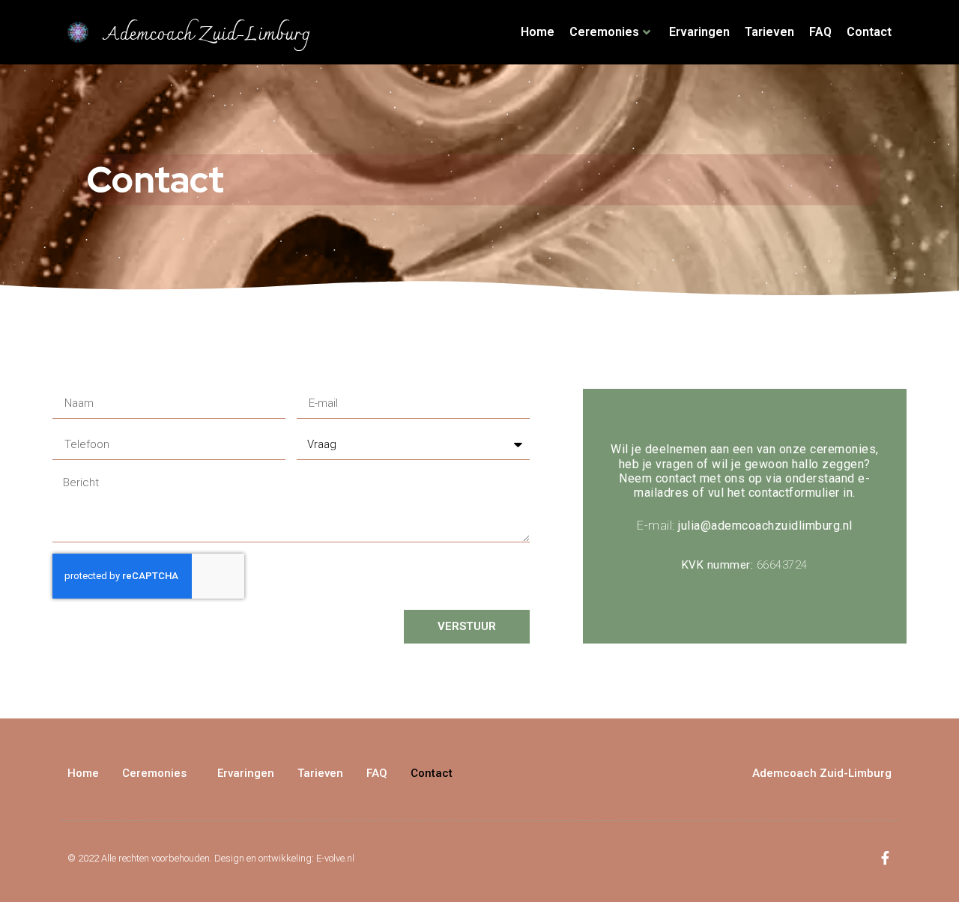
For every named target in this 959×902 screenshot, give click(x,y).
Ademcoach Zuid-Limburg (206, 34)
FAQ (820, 32)
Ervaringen (699, 32)
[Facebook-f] (885, 858)
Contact (869, 32)
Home (537, 32)
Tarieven (769, 32)
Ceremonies (604, 32)
